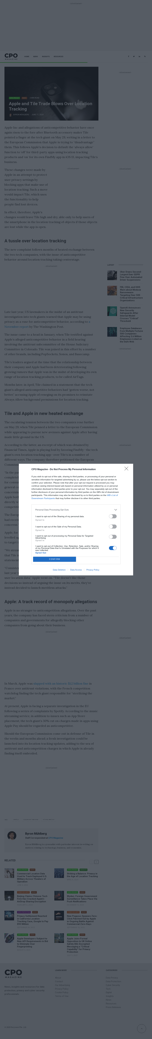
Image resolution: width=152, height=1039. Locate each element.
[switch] (113, 516)
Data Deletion (59, 570)
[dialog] (76, 519)
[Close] (127, 469)
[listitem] (76, 509)
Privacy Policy (92, 570)
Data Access (76, 570)
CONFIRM (54, 559)
